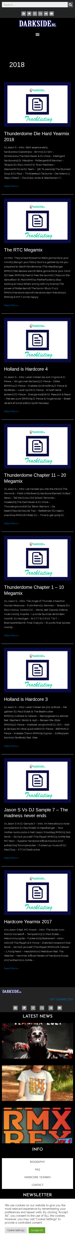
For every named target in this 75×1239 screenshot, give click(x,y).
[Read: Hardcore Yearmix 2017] (37, 892)
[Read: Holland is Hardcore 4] (37, 339)
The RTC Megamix (23, 249)
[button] (37, 34)
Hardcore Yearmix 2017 (28, 921)
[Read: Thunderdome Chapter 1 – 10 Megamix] (37, 557)
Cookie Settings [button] (15, 1230)
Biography (37, 1161)
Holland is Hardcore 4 (26, 369)
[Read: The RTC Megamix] (37, 220)
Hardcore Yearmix (37, 1177)
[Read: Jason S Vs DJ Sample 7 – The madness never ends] (37, 780)
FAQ (37, 1169)
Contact (37, 1185)
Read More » (11, 186)
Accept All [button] (37, 1230)
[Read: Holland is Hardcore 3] (37, 669)
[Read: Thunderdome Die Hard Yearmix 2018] (37, 104)
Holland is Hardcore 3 (26, 699)
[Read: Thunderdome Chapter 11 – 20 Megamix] (37, 445)
